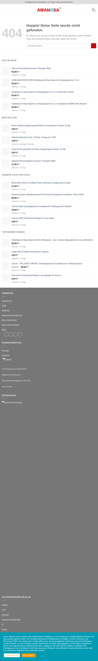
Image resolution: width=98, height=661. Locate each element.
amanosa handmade (11, 620)
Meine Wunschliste (10, 325)
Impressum (7, 301)
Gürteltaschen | (31, 2)
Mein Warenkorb (9, 320)
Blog (4, 330)
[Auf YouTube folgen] (20, 334)
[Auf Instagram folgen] (11, 334)
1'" (3, 625)
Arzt (3, 610)
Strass (5, 605)
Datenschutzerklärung (12, 315)
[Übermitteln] (93, 45)
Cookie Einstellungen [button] (11, 655)
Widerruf (6, 310)
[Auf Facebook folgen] (6, 334)
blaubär (5, 615)
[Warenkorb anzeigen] (94, 10)
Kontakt (5, 351)
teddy (4, 630)
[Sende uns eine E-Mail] (15, 334)
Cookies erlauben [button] (28, 655)
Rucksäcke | (43, 2)
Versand (5, 355)
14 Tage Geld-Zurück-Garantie (60, 2)
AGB (4, 306)
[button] (3, 10)
